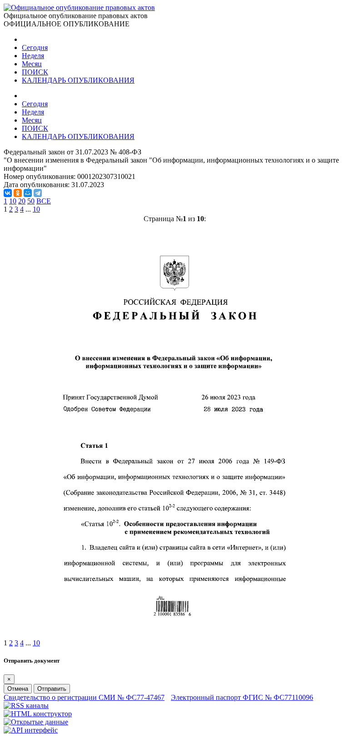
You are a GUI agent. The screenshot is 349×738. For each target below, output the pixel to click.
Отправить (51, 688)
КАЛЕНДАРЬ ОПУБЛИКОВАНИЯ (78, 80)
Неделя (33, 55)
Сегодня (35, 47)
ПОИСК (35, 72)
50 (31, 201)
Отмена (17, 688)
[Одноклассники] (18, 193)
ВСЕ (43, 201)
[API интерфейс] (31, 730)
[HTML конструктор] (38, 714)
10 (12, 201)
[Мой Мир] (28, 193)
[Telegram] (38, 193)
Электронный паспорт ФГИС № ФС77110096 (242, 697)
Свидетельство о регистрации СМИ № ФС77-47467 (84, 697)
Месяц (32, 64)
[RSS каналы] (26, 705)
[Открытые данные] (36, 722)
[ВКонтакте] (8, 193)
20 (21, 201)
